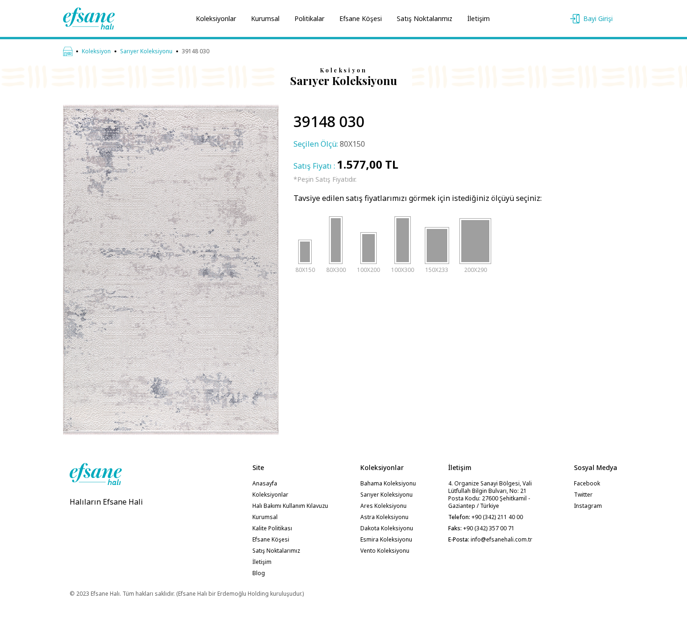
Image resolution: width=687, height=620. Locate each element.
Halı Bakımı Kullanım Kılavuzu (290, 506)
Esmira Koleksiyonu (386, 539)
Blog (258, 573)
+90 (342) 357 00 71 (488, 528)
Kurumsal (265, 18)
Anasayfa (264, 483)
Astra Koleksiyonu (384, 517)
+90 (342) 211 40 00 (496, 517)
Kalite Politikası (272, 528)
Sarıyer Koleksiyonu (146, 51)
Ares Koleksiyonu (383, 506)
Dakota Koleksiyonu (386, 528)
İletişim (478, 18)
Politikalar (309, 18)
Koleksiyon (96, 51)
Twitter (583, 495)
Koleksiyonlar (216, 18)
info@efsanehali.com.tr (501, 539)
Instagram (588, 506)
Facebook (587, 483)
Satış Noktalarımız (424, 18)
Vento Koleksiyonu (384, 551)
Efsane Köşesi (360, 18)
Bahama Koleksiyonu (388, 483)
